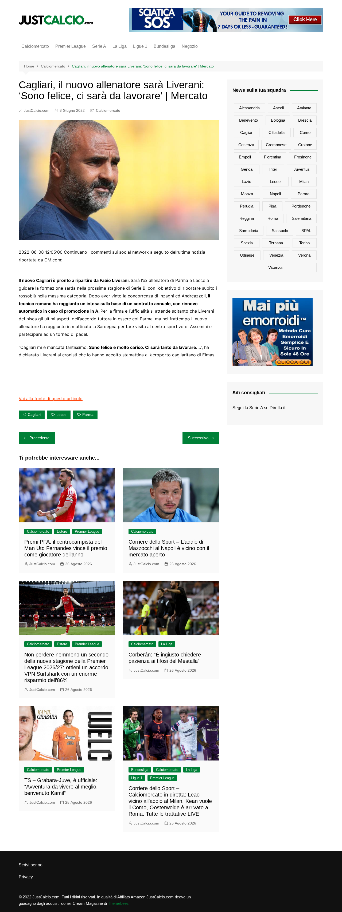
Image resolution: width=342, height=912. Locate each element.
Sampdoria (248, 230)
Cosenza (246, 144)
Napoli (275, 194)
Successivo (198, 438)
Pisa (272, 206)
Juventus (302, 169)
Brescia (305, 120)
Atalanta (304, 108)
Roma (272, 218)
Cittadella (277, 132)
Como (305, 132)
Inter (273, 169)
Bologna (278, 120)
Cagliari (34, 414)
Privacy (26, 877)
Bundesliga (164, 46)
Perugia (246, 206)
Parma (88, 414)
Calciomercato (35, 46)
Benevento (248, 120)
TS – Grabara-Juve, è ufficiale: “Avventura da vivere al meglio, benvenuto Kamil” (61, 786)
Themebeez (118, 903)
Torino (304, 243)
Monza (247, 194)
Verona (304, 255)
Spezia (247, 243)
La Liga (119, 46)
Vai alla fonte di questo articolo (51, 398)
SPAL (306, 230)
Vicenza (275, 267)
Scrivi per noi (31, 865)
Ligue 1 (140, 46)
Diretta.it (277, 407)
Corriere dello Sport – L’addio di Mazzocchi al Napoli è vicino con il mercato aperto (169, 548)
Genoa (246, 169)
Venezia (276, 255)
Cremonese (276, 144)
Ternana (276, 243)
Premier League (70, 46)
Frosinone (303, 157)
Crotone (305, 144)
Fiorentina (272, 157)
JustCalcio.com (36, 110)
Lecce (61, 414)
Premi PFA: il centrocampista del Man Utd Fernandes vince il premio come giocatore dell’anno (65, 548)
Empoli (245, 157)
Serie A (99, 46)
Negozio (190, 46)
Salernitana (301, 218)
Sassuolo (280, 230)
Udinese (247, 255)
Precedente (39, 438)
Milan (304, 181)
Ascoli (278, 108)
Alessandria (249, 108)
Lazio (246, 181)
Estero (62, 531)
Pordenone (301, 206)
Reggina (246, 218)
